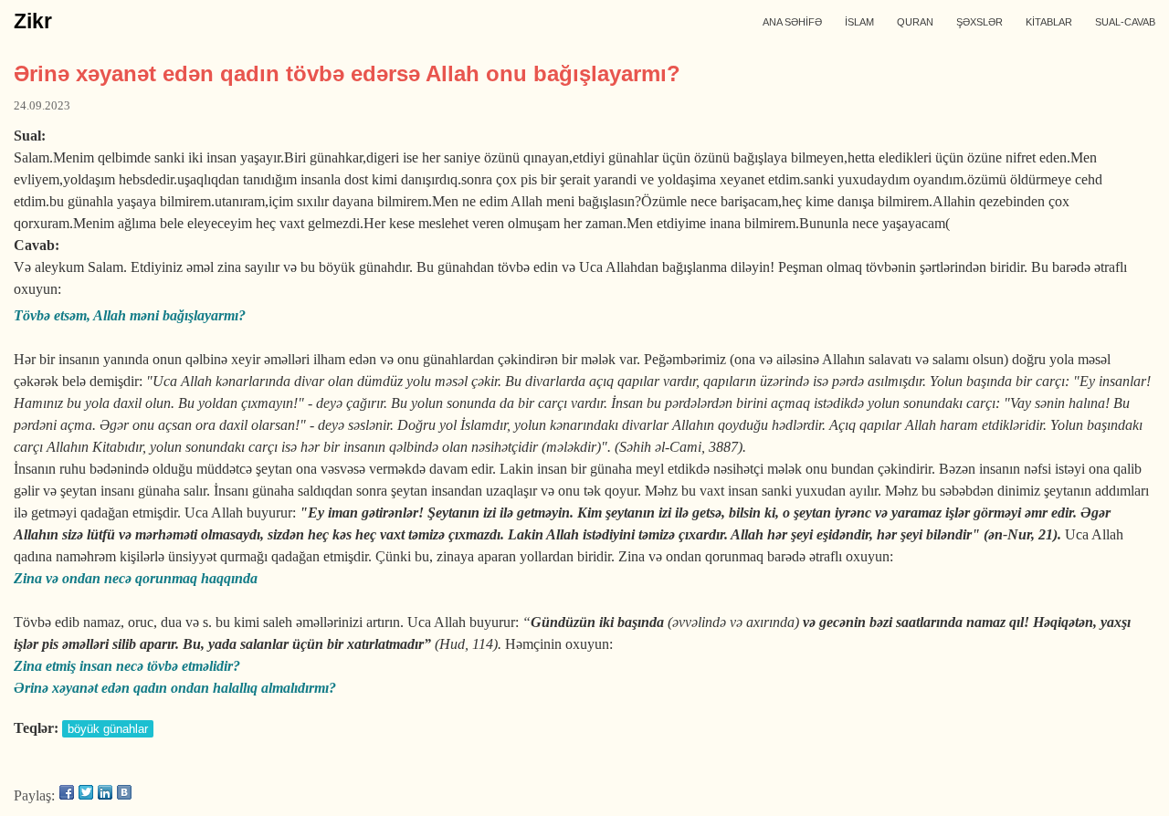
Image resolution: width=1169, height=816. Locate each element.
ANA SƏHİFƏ (792, 21)
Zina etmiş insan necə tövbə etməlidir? (127, 666)
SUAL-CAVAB (1125, 21)
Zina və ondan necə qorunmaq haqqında (136, 578)
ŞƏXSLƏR (979, 21)
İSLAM (859, 21)
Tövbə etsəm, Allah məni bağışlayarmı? (130, 315)
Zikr (33, 21)
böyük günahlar (108, 729)
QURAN (915, 21)
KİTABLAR (1049, 21)
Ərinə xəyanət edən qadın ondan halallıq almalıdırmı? (175, 688)
